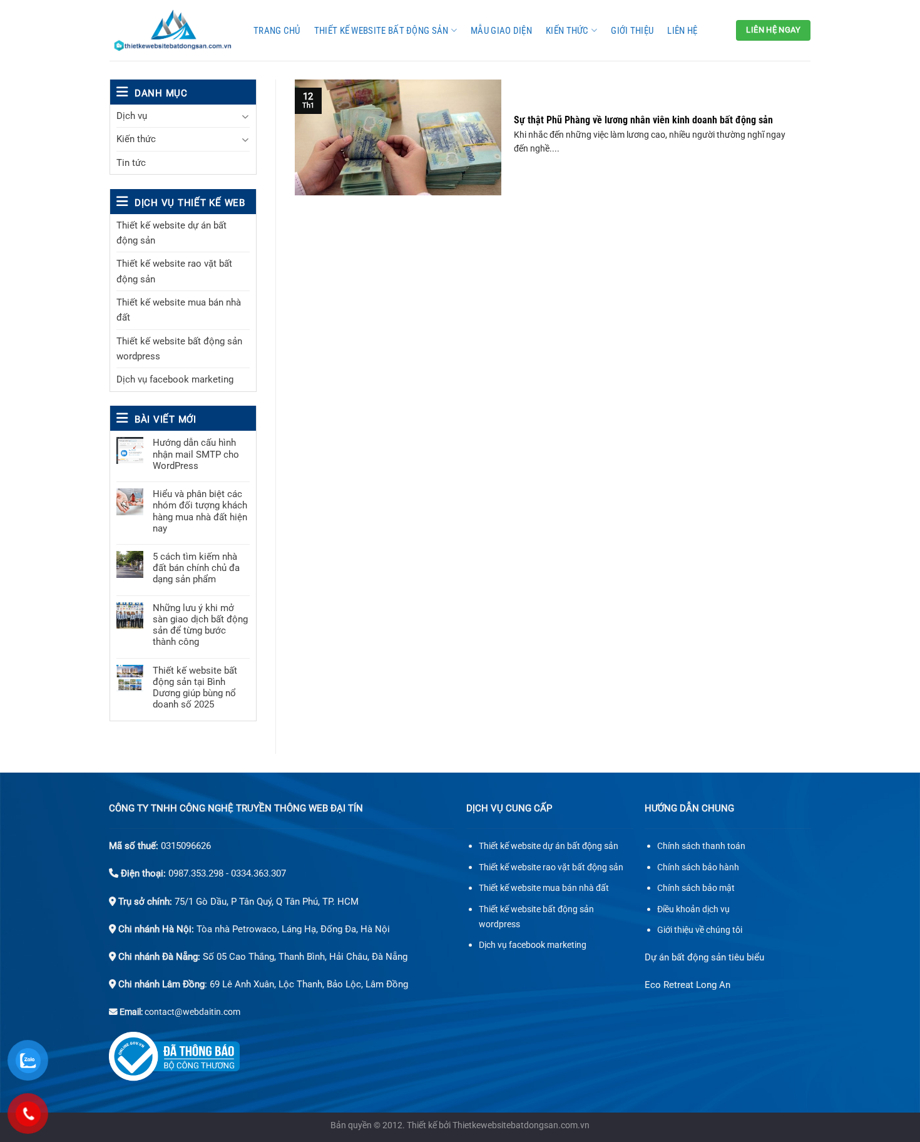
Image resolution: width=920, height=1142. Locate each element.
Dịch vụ (131, 115)
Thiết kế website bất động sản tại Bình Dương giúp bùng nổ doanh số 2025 (195, 688)
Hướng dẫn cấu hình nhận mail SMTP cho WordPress (196, 454)
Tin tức (131, 162)
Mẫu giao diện (501, 30)
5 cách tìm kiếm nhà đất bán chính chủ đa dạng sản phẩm (196, 568)
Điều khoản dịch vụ (693, 909)
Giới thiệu (632, 30)
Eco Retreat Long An (687, 984)
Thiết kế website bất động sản (381, 30)
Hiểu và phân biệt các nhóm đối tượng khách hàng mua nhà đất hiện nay (200, 511)
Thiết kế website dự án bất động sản (171, 233)
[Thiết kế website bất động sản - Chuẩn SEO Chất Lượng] (172, 30)
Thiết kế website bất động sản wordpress (179, 349)
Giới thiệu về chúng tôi (699, 930)
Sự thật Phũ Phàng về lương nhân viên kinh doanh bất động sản (643, 120)
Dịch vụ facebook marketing (174, 379)
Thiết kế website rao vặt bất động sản (174, 271)
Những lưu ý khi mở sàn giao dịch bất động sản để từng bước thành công (200, 625)
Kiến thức (567, 30)
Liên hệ (682, 30)
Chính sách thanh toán (701, 846)
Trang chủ (276, 30)
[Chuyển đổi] (245, 116)
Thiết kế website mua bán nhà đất (178, 310)
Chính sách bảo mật (696, 888)
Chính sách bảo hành (698, 867)
